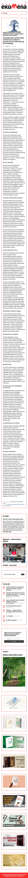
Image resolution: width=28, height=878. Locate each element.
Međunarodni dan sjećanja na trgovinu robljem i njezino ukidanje (15, 588)
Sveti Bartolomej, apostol (13, 606)
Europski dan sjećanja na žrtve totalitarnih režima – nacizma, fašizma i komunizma (15, 594)
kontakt (11, 874)
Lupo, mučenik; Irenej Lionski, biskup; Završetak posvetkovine (15, 601)
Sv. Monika (9, 616)
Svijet (4, 503)
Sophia (5, 652)
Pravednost (20, 501)
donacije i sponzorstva (17, 876)
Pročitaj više (7, 532)
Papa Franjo (13, 501)
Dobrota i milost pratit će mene (12, 655)
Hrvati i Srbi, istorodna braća (13, 519)
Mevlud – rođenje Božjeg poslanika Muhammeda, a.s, (14, 610)
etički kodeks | (18, 874)
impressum (5, 874)
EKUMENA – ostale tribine (10, 565)
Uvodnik (6, 516)
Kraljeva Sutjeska (11, 620)
